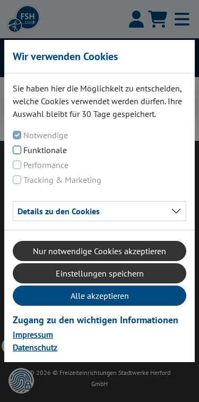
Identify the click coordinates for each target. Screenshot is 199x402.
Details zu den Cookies (59, 211)
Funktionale (45, 150)
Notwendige (45, 135)
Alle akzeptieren (100, 295)
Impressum (33, 334)
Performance (45, 165)
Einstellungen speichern (100, 273)
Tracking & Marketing (62, 179)
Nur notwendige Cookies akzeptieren (99, 251)
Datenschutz (35, 347)
